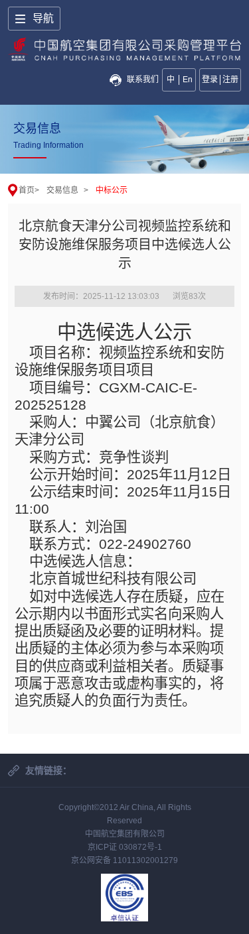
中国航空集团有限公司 (125, 834)
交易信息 (62, 190)
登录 (210, 79)
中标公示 (111, 190)
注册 (230, 79)
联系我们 (143, 79)
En (188, 79)
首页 (27, 190)
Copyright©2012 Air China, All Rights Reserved (124, 814)
